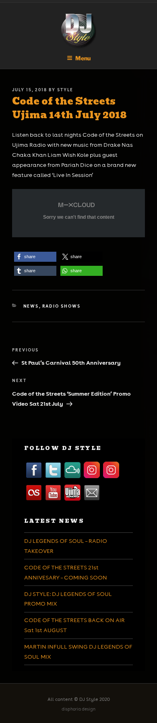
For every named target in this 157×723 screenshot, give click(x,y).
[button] (35, 257)
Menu (83, 58)
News (31, 306)
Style (65, 89)
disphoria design (78, 709)
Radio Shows (61, 306)
